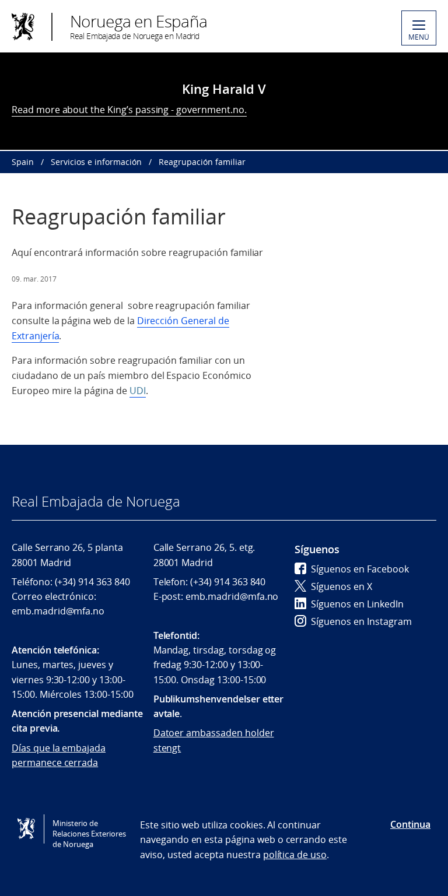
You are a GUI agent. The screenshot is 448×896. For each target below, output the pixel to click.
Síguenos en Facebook (360, 569)
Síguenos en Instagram (361, 621)
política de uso (295, 854)
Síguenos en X (341, 586)
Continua (410, 824)
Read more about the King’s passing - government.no (128, 109)
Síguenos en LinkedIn (357, 604)
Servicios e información (96, 161)
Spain (23, 161)
